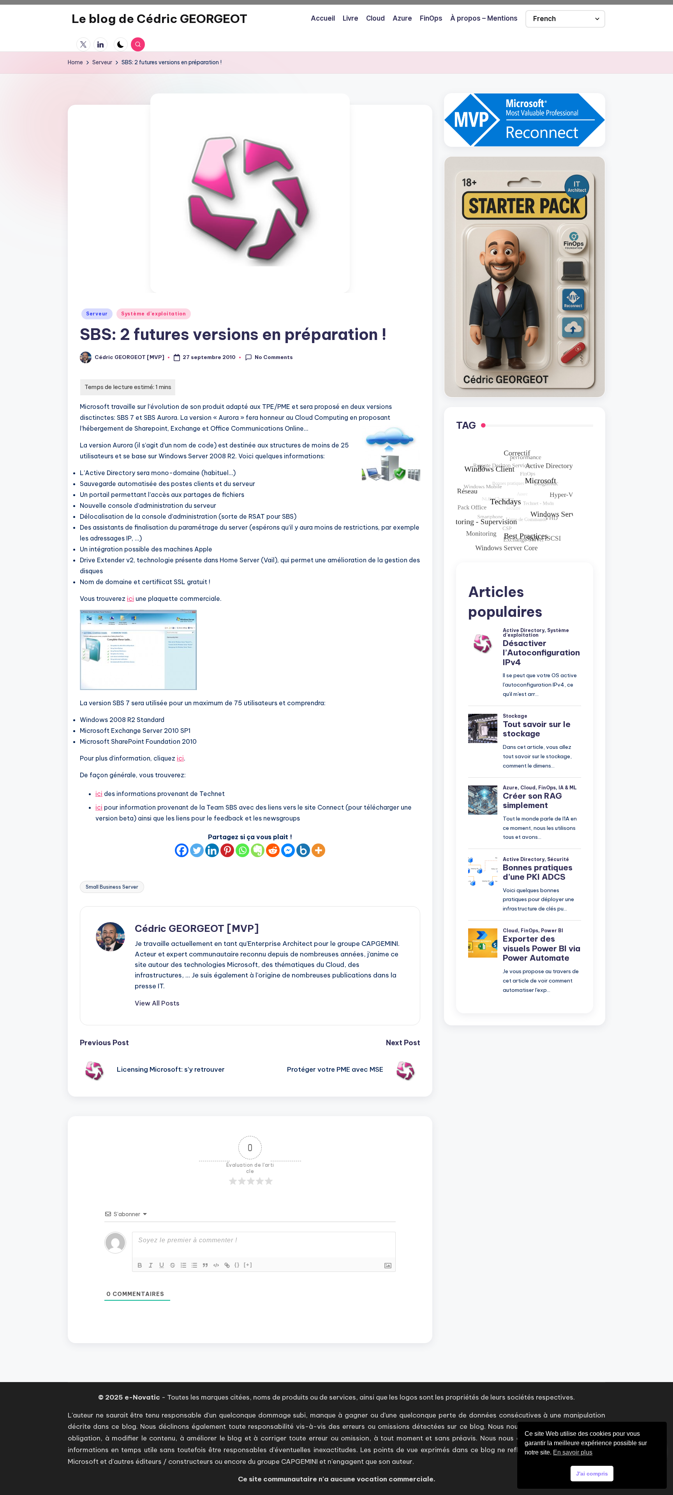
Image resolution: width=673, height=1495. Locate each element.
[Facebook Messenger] (288, 850)
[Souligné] (161, 1265)
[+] (248, 1265)
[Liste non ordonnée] (194, 1265)
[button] (157, 1003)
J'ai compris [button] (592, 1473)
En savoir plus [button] (572, 1452)
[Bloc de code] (216, 1265)
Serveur (97, 314)
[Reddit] (273, 850)
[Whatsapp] (242, 850)
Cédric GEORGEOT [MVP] (197, 928)
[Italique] (150, 1265)
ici (130, 598)
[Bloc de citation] (205, 1265)
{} (237, 1265)
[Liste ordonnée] (183, 1265)
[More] (318, 850)
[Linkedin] (212, 850)
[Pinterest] (227, 850)
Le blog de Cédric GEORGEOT (159, 18)
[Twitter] (197, 850)
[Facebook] (182, 850)
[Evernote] (257, 850)
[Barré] (172, 1265)
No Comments (274, 357)
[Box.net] (303, 850)
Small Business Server (112, 887)
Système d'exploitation (153, 314)
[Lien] (227, 1265)
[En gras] (139, 1265)
